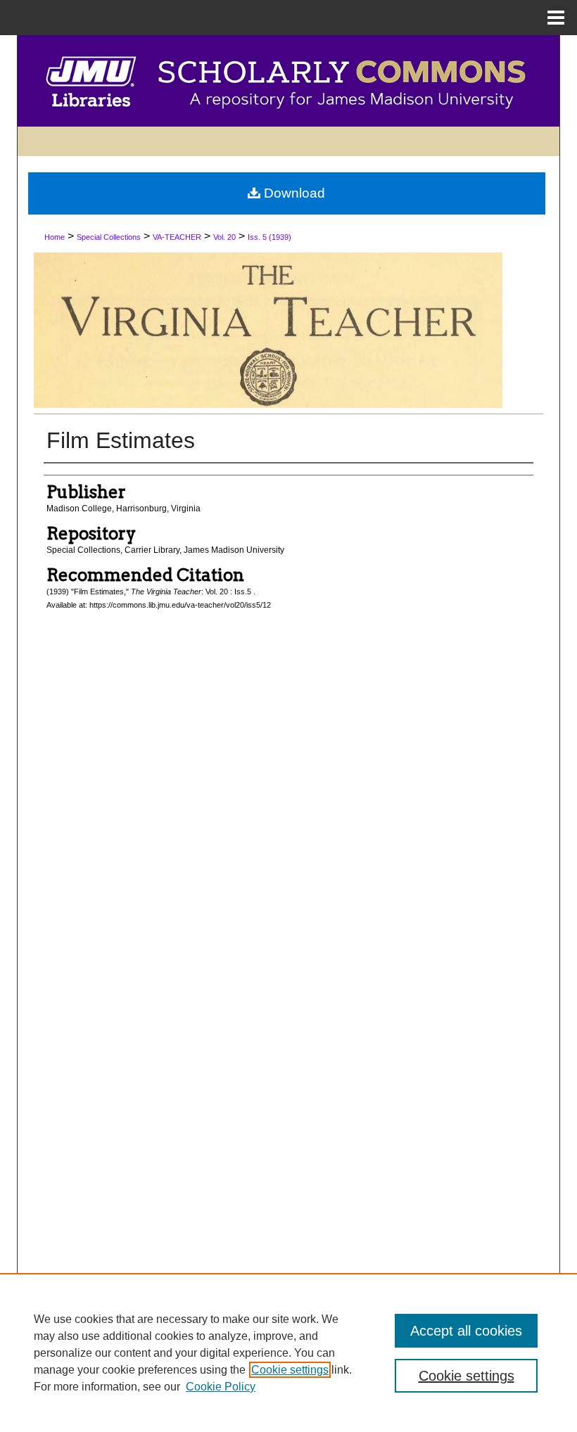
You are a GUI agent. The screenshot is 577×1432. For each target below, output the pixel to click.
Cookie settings (290, 1370)
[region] (288, 1352)
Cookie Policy (220, 1387)
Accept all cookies (466, 1330)
